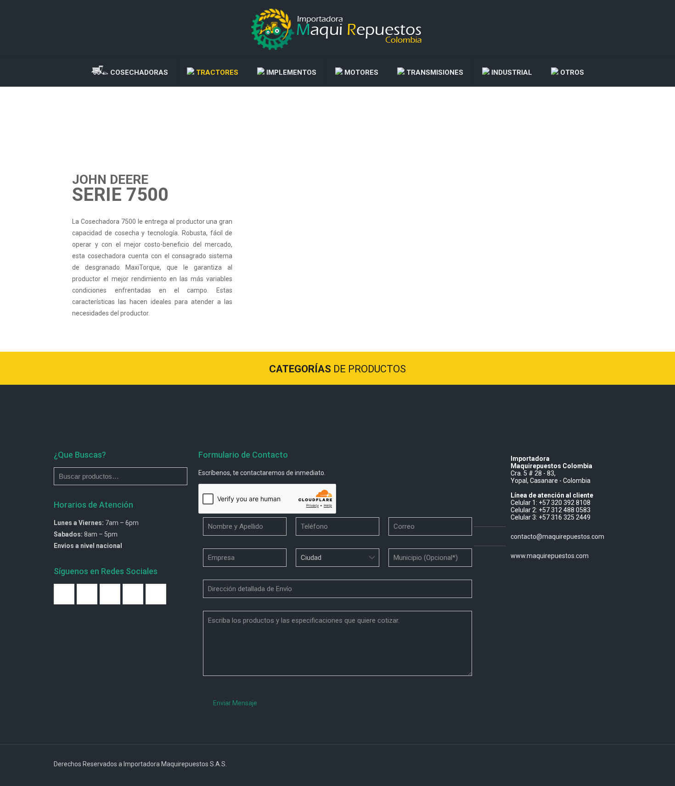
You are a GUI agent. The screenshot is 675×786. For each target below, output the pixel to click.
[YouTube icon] (589, 764)
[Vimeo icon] (579, 764)
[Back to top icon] (611, 764)
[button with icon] (64, 594)
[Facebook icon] (570, 764)
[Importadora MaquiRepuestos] (337, 29)
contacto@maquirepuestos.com (557, 536)
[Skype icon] (560, 764)
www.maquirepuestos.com (550, 555)
